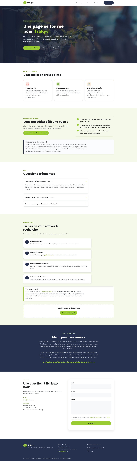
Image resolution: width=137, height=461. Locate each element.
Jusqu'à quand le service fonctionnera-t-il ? (39, 197)
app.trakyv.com (49, 255)
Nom (72, 382)
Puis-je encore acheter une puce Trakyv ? (38, 181)
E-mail (73, 391)
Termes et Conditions (95, 417)
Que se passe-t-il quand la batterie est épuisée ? (41, 204)
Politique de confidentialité (96, 448)
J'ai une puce (80, 2)
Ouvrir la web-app (68, 313)
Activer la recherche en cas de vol (36, 133)
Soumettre (91, 423)
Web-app (108, 2)
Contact (99, 2)
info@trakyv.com (28, 400)
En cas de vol (91, 2)
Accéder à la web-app (50, 48)
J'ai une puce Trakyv (31, 48)
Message (73, 399)
